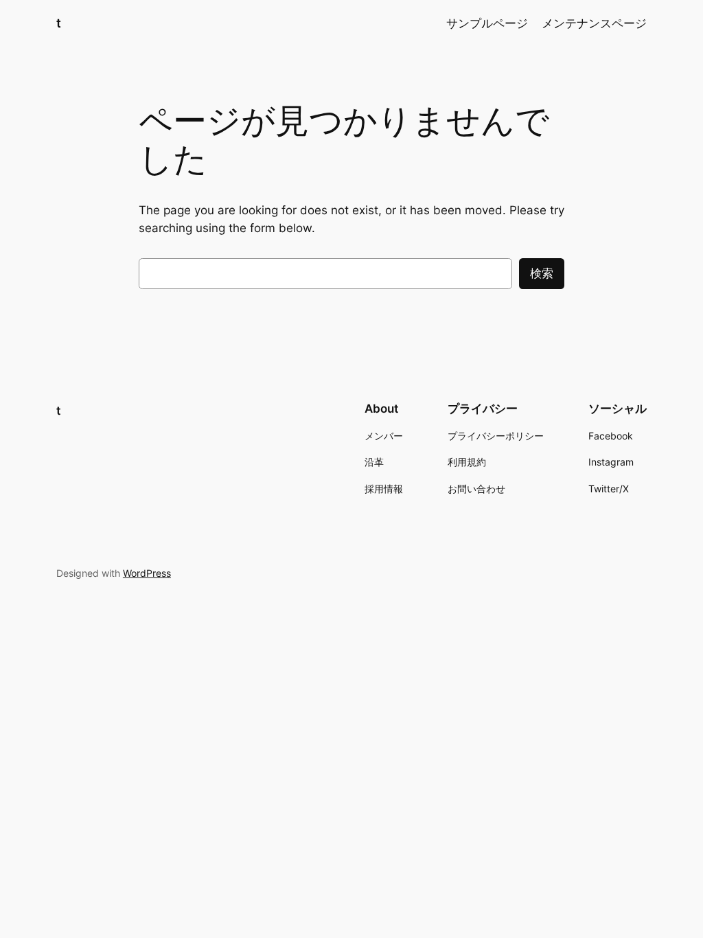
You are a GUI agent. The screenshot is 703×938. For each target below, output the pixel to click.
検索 (541, 273)
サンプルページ (487, 23)
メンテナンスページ (594, 23)
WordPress (147, 573)
